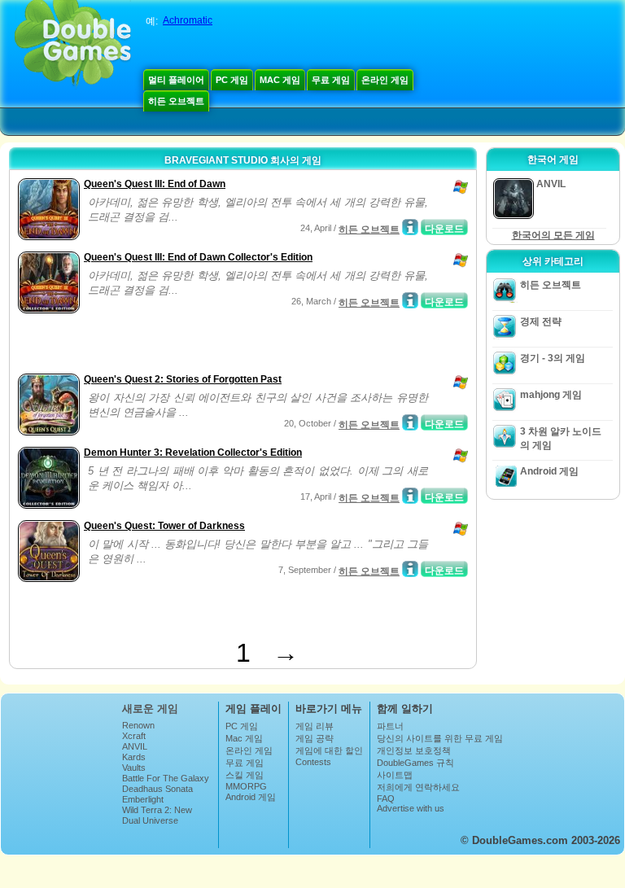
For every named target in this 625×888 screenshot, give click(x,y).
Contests (313, 762)
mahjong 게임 (551, 394)
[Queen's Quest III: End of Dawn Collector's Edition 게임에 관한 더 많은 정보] (410, 300)
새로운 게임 (150, 708)
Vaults (134, 767)
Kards (134, 757)
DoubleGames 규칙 (415, 763)
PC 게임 (232, 80)
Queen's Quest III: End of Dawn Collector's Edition (198, 257)
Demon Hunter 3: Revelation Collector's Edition (193, 452)
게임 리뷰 (314, 726)
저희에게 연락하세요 (418, 787)
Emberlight (143, 799)
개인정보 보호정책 (414, 750)
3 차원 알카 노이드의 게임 (560, 438)
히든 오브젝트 (176, 101)
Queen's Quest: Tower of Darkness (164, 525)
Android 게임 (549, 471)
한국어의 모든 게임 (553, 235)
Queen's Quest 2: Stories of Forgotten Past (183, 379)
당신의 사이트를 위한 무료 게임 (440, 738)
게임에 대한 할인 (329, 750)
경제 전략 (541, 321)
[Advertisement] (204, 345)
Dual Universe (150, 820)
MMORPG (246, 786)
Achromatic (187, 20)
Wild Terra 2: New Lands (157, 815)
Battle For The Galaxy (165, 778)
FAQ (386, 798)
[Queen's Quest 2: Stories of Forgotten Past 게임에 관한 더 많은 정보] (410, 422)
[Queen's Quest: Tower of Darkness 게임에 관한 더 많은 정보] (410, 569)
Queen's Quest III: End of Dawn (154, 184)
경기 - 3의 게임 (552, 358)
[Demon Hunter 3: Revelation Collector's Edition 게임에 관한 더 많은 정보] (410, 496)
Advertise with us (410, 808)
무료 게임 (331, 80)
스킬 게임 (244, 775)
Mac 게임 (280, 80)
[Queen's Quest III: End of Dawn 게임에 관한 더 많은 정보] (410, 227)
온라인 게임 (385, 80)
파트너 (390, 726)
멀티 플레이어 (176, 80)
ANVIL (134, 746)
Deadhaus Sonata (157, 789)
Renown (138, 725)
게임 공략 (314, 738)
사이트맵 (395, 775)
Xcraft (134, 736)
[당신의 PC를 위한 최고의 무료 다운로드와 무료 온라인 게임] (73, 45)
